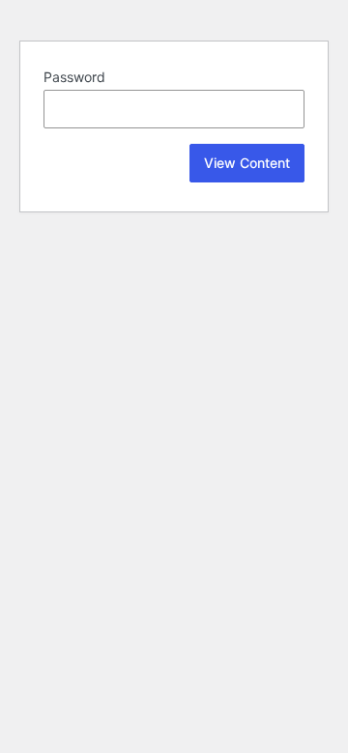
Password (74, 77)
